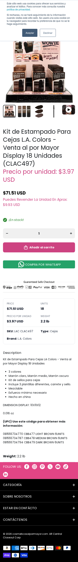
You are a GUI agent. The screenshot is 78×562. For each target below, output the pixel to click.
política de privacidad (18, 9)
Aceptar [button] (30, 32)
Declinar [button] (47, 32)
